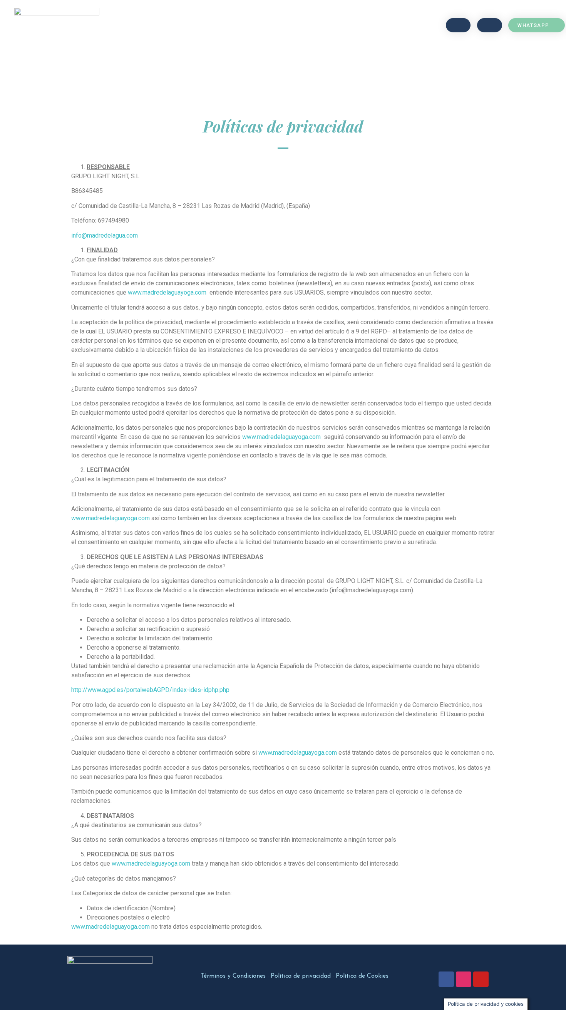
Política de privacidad (301, 976)
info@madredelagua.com (104, 235)
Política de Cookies (362, 976)
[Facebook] (446, 979)
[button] (458, 25)
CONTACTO (332, 25)
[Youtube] (481, 979)
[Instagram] (463, 979)
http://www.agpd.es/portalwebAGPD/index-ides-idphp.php (150, 689)
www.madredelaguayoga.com (167, 292)
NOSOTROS (285, 25)
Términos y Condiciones (233, 976)
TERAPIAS (240, 25)
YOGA (202, 25)
